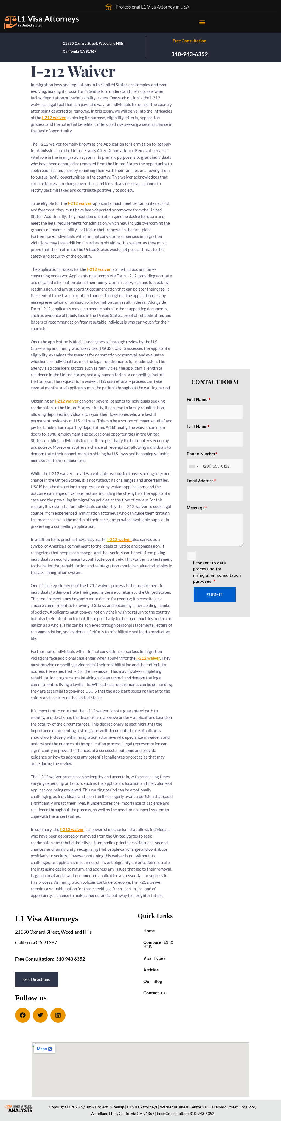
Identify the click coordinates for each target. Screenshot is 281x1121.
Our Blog (152, 981)
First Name (199, 399)
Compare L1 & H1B (158, 944)
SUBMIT (215, 594)
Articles (151, 969)
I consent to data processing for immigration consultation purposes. (217, 572)
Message (197, 508)
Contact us (154, 992)
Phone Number (202, 453)
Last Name (198, 426)
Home (149, 930)
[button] (202, 22)
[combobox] (193, 466)
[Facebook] (22, 1015)
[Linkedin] (58, 1015)
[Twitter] (40, 1015)
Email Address (201, 480)
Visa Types (154, 958)
